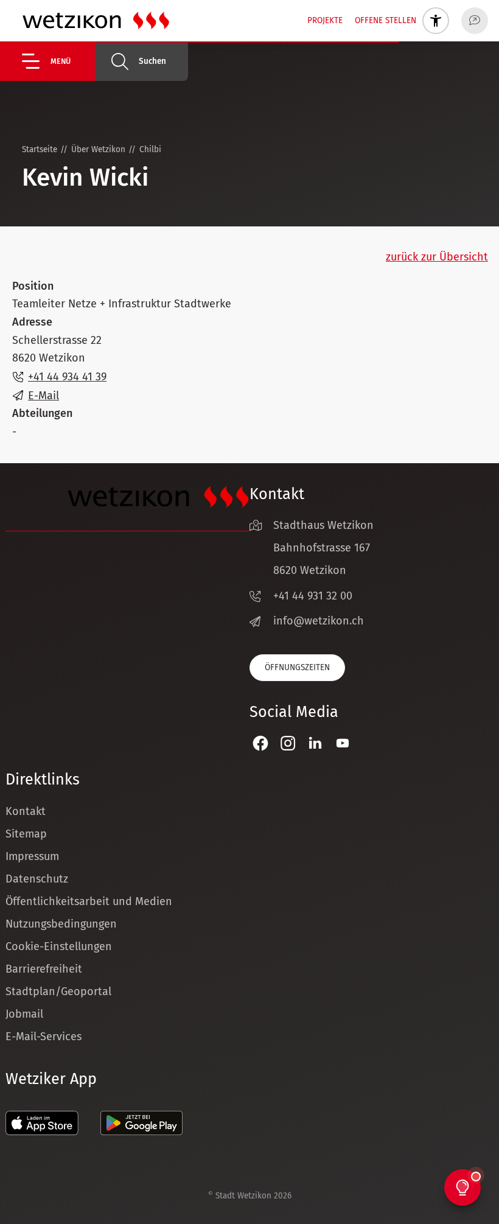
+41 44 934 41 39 (67, 376)
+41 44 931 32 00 (312, 596)
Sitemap (26, 834)
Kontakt (25, 811)
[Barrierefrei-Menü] (435, 20)
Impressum (32, 856)
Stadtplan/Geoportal (58, 991)
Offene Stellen (385, 20)
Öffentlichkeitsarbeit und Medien (88, 901)
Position (33, 286)
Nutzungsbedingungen (61, 924)
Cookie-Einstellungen (58, 946)
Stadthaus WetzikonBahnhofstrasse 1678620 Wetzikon (323, 548)
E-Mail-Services (43, 1036)
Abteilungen (42, 413)
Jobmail (24, 1014)
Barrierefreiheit (43, 969)
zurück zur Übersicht (437, 257)
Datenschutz (36, 879)
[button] (58, 61)
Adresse (32, 322)
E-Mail (43, 395)
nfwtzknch (320, 621)
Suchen (152, 61)
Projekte (325, 20)
